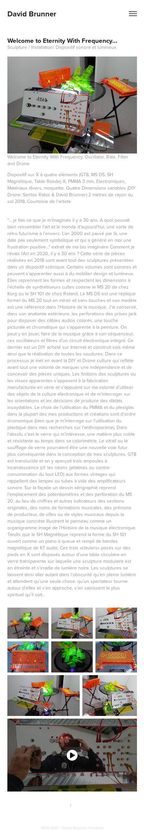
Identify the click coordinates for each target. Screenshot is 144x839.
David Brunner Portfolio (82, 828)
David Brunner (31, 13)
